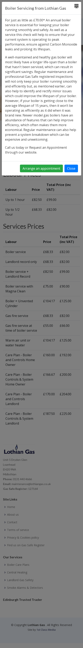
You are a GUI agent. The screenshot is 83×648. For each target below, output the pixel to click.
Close (71, 168)
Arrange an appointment (41, 168)
